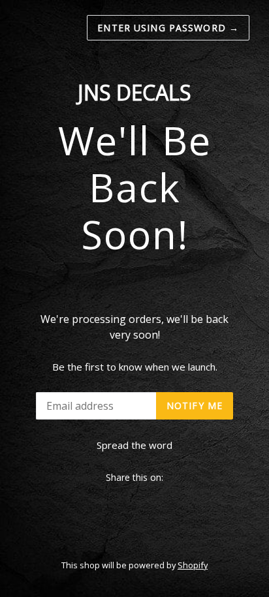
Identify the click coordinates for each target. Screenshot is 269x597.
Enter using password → (168, 28)
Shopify (193, 565)
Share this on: (134, 477)
